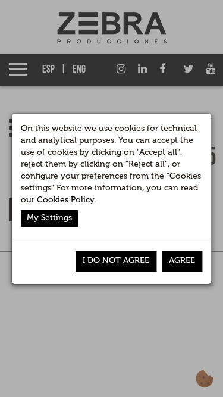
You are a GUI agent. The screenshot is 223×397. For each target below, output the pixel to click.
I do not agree (116, 260)
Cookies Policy (65, 200)
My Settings (49, 217)
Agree (182, 260)
